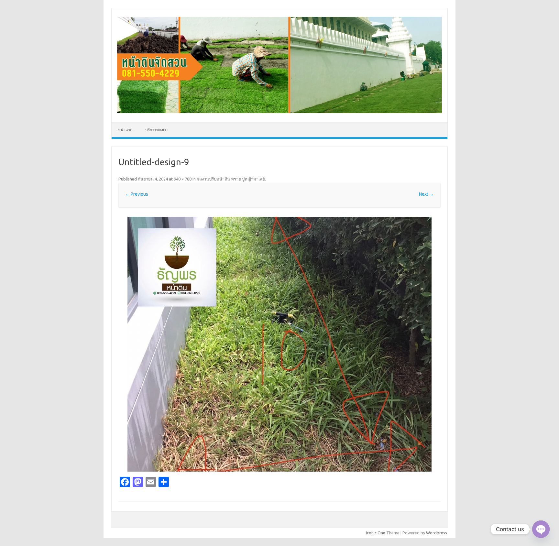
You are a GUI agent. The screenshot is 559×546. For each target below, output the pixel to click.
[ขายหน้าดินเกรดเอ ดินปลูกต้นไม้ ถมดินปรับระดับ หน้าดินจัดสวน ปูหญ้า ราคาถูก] (279, 111)
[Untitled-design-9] (279, 344)
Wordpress (436, 532)
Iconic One (375, 532)
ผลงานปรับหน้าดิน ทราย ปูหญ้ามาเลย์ (231, 179)
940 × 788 (183, 179)
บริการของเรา (157, 129)
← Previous (136, 194)
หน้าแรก (125, 129)
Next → (426, 194)
